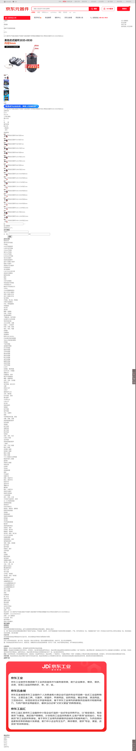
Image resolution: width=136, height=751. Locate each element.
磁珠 (5, 552)
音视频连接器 (7, 503)
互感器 (6, 554)
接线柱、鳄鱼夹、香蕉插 (11, 508)
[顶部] (134, 746)
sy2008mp (53, 12)
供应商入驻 (79, 17)
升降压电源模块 (8, 302)
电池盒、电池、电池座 (10, 575)
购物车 (124, 9)
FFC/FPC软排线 (8, 535)
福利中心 (58, 17)
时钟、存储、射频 (9, 327)
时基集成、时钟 (8, 374)
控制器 (6, 330)
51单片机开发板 (8, 248)
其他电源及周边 (8, 526)
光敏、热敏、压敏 (9, 418)
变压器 (6, 520)
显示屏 (6, 403)
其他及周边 (7, 577)
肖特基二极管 (7, 449)
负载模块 (6, 332)
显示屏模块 (7, 269)
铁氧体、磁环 (7, 549)
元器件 (6, 20)
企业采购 (101, 1)
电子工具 (6, 570)
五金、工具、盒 (8, 564)
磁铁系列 (6, 241)
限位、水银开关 (8, 489)
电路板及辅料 (7, 560)
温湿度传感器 (7, 346)
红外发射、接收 (8, 395)
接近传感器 (7, 355)
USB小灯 (6, 401)
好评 (5, 741)
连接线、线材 (7, 528)
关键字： (6, 232)
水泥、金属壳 (7, 413)
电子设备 (6, 572)
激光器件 (6, 397)
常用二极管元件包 (9, 294)
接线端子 (6, 505)
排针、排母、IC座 (9, 497)
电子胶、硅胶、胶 (9, 562)
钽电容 (6, 434)
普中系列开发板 (8, 242)
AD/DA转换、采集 (9, 323)
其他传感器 (7, 363)
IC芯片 (6, 367)
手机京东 (128, 1)
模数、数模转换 (8, 378)
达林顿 (6, 466)
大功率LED (7, 399)
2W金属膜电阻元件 (9, 585)
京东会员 (93, 1)
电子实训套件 (7, 258)
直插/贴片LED (8, 392)
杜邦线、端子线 (8, 529)
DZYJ (5, 32)
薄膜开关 (6, 485)
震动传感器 (7, 353)
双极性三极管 (7, 462)
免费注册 (69, 1)
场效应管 (6, 464)
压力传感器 (7, 348)
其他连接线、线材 (9, 539)
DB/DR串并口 (8, 506)
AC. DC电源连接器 (9, 501)
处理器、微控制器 (9, 369)
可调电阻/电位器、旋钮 (10, 417)
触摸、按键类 (7, 311)
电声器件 (6, 558)
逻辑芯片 (6, 373)
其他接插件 (7, 514)
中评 (5, 743)
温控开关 (6, 484)
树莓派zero (45, 12)
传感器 (6, 342)
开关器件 (6, 474)
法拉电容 (6, 440)
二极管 (6, 443)
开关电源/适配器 (8, 522)
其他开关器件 (7, 491)
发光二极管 (7, 589)
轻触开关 (6, 476)
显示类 (6, 307)
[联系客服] (134, 372)
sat (70, 12)
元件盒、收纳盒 (8, 573)
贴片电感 (6, 545)
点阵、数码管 (7, 394)
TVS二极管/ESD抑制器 (10, 457)
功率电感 (6, 550)
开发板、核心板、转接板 (11, 300)
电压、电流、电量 (9, 329)
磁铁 (5, 277)
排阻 (5, 415)
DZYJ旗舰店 (124, 20)
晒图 (5, 739)
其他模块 (6, 334)
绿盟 (38, 12)
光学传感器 (7, 351)
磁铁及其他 (7, 275)
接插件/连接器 (8, 493)
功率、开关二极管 (9, 445)
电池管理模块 (7, 315)
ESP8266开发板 (8, 256)
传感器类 (6, 306)
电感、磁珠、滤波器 (9, 543)
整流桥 (65, 12)
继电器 (6, 518)
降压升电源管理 (8, 376)
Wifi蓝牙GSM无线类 (9, 319)
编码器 (6, 487)
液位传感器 (7, 359)
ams (74, 12)
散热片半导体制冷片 (9, 286)
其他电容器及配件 (9, 441)
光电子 (6, 390)
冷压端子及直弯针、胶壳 (11, 499)
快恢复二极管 (7, 451)
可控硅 (6, 468)
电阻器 (6, 407)
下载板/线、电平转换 (10, 317)
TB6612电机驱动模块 (10, 340)
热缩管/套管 (7, 537)
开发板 (6, 244)
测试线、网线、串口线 (10, 533)
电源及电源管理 (8, 516)
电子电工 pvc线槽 (9, 579)
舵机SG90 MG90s (9, 336)
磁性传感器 (7, 350)
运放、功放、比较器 (9, 380)
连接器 (6, 512)
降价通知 (7, 116)
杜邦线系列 (7, 267)
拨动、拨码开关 (8, 480)
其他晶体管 (7, 470)
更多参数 (7, 619)
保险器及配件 (7, 541)
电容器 (6, 424)
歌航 (60, 12)
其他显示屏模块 (8, 273)
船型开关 (6, 482)
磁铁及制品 (7, 556)
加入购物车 (7, 226)
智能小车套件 (7, 263)
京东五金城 (68, 17)
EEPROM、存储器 (9, 371)
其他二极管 (7, 455)
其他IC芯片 (7, 388)
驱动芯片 (6, 382)
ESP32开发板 (8, 254)
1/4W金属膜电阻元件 (10, 583)
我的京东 (84, 1)
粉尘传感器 (7, 357)
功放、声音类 (7, 313)
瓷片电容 (6, 430)
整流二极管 (7, 453)
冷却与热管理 (7, 281)
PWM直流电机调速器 (10, 338)
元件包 (6, 288)
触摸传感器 (7, 361)
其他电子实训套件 (9, 265)
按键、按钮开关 (8, 478)
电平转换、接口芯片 (9, 384)
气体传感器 (7, 344)
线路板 (33, 12)
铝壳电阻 (6, 422)
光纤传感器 (7, 365)
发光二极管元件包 (9, 296)
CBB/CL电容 (7, 438)
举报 (5, 103)
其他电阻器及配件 (9, 420)
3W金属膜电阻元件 (9, 587)
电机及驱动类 (7, 321)
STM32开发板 (8, 250)
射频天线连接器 (8, 510)
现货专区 (37, 17)
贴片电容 (6, 426)
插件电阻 (6, 411)
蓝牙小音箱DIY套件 (9, 262)
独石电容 (6, 432)
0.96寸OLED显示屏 (9, 271)
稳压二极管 (7, 447)
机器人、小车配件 (9, 325)
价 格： (6, 234)
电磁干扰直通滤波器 (9, 28)
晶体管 (6, 461)
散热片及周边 (7, 566)
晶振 (5, 472)
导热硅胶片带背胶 (9, 283)
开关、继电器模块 (9, 304)
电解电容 (6, 428)
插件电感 (6, 547)
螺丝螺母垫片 (7, 568)
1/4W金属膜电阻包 (9, 290)
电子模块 (6, 298)
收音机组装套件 (8, 260)
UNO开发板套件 (8, 246)
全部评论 (7, 737)
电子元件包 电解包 (9, 292)
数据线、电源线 (8, 531)
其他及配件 (7, 405)
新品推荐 (48, 17)
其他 (5, 279)
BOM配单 (110, 9)
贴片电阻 (6, 409)
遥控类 (6, 309)
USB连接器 (7, 495)
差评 (5, 745)
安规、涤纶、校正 (9, 436)
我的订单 (77, 1)
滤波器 (6, 24)
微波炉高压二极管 (9, 459)
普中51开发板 (8, 252)
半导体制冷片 (7, 285)
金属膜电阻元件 (8, 581)
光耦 (5, 386)
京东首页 (8, 2)
